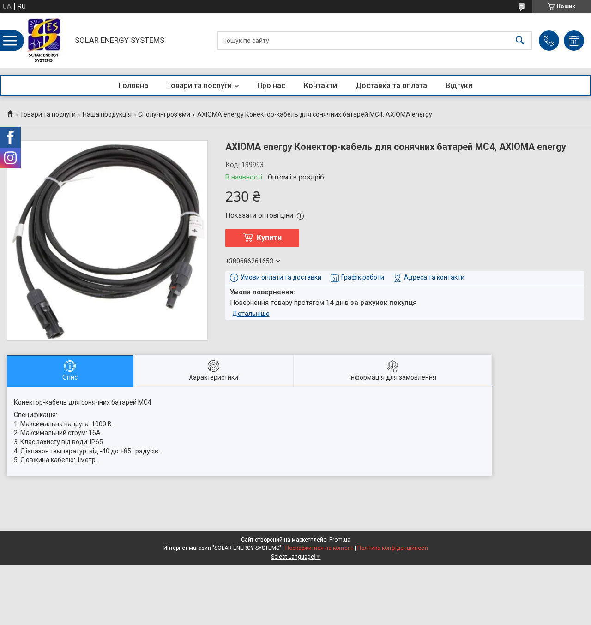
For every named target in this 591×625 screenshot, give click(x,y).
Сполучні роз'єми (164, 114)
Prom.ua (339, 539)
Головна (133, 85)
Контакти (320, 85)
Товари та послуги (199, 85)
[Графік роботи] (574, 40)
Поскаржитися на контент (319, 548)
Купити (269, 237)
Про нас (271, 85)
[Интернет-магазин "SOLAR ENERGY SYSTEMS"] (46, 40)
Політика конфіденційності (392, 548)
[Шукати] (520, 40)
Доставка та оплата (391, 85)
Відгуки (459, 85)
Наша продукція (107, 114)
